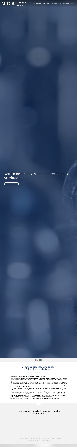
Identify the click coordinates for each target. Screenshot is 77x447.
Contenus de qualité (45, 440)
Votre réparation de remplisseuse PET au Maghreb (50, 438)
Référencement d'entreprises (33, 440)
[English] (36, 360)
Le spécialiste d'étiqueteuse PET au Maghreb (28, 438)
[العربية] (40, 360)
